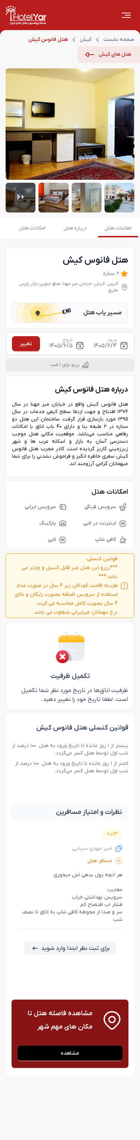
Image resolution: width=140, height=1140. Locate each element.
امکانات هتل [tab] (32, 228)
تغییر (26, 343)
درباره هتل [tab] (75, 228)
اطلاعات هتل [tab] (118, 228)
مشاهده (70, 1053)
